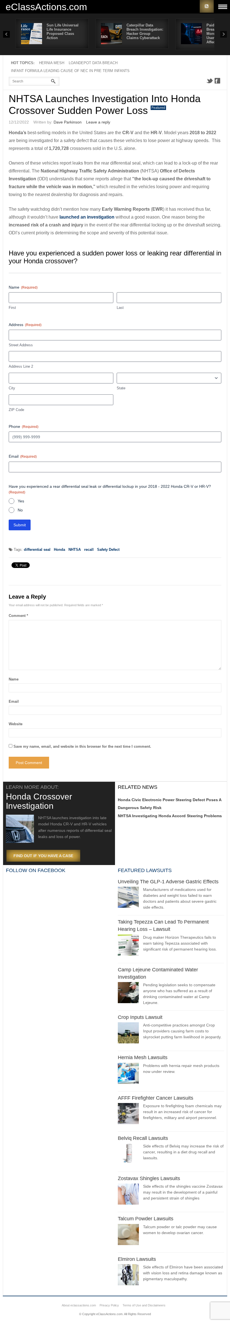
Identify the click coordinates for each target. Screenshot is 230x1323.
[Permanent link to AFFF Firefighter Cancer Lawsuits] (128, 1114)
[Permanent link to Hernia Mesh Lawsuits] (128, 1074)
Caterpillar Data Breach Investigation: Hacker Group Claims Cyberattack (145, 31)
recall (89, 549)
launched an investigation (86, 217)
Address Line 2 (21, 366)
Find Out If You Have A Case (43, 855)
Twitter (209, 81)
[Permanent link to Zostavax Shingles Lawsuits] (128, 1194)
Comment (18, 616)
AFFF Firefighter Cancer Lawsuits (155, 1098)
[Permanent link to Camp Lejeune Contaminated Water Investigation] (128, 993)
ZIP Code (16, 410)
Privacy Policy (109, 1305)
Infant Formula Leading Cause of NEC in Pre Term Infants (70, 71)
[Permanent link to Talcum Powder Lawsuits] (128, 1235)
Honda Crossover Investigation (39, 801)
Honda (59, 549)
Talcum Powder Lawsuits (145, 1218)
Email (14, 701)
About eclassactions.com (79, 1305)
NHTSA (74, 549)
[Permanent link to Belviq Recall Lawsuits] (128, 1154)
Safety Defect (108, 549)
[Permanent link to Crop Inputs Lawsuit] (128, 1033)
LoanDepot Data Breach (93, 63)
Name (14, 679)
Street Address (21, 345)
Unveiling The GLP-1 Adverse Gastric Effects (168, 881)
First (12, 308)
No (20, 510)
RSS (207, 6)
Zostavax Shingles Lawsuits (149, 1178)
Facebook (217, 81)
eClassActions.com (46, 6)
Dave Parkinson (68, 122)
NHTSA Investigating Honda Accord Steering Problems (170, 816)
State (121, 388)
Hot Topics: (22, 63)
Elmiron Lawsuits (137, 1259)
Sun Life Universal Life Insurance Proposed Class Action (63, 31)
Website (15, 724)
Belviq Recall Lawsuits (143, 1138)
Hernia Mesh (51, 63)
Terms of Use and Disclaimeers (144, 1305)
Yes (21, 501)
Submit (19, 525)
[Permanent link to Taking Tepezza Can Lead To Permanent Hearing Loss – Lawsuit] (128, 946)
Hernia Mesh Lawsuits (142, 1057)
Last (120, 308)
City (12, 388)
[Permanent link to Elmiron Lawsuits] (128, 1275)
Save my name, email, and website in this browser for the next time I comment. (82, 746)
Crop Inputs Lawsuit (140, 1017)
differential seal (37, 549)
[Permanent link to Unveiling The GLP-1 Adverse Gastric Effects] (128, 898)
